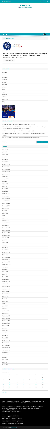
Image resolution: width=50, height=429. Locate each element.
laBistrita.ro (20, 418)
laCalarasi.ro (15, 408)
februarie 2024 (6, 223)
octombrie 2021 (6, 291)
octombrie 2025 (6, 174)
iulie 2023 (5, 240)
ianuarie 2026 (6, 166)
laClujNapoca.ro (17, 406)
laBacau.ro (8, 418)
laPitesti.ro (9, 409)
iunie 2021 (5, 301)
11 (16, 382)
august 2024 (6, 208)
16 (3, 384)
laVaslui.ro (4, 416)
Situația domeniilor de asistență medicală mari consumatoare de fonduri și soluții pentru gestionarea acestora (24, 134)
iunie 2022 (5, 271)
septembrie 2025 (6, 176)
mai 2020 (5, 332)
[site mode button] (44, 34)
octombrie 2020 (6, 320)
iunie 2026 (5, 154)
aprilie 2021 (5, 306)
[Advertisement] (25, 23)
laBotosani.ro (4, 420)
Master (4, 96)
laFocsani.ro (25, 408)
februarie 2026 (6, 164)
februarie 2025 (6, 193)
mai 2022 (5, 274)
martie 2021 (5, 308)
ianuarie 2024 (6, 225)
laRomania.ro (4, 406)
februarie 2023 (6, 252)
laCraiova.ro (30, 406)
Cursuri (4, 82)
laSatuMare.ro (20, 420)
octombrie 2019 (6, 350)
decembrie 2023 (6, 227)
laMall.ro (27, 401)
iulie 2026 (5, 152)
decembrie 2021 (6, 286)
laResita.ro (14, 420)
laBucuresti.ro (11, 406)
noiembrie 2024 (6, 201)
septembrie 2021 (6, 293)
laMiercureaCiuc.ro (37, 408)
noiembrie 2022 (6, 259)
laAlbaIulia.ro (9, 416)
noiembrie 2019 (6, 347)
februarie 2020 (6, 340)
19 (23, 384)
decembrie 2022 (6, 257)
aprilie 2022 (5, 276)
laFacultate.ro (40, 401)
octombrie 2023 (6, 232)
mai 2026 (5, 156)
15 (42, 382)
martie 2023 (5, 249)
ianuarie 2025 (6, 196)
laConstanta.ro (24, 406)
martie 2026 (5, 161)
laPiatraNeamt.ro (27, 402)
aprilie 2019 (5, 364)
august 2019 (6, 355)
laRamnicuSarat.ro (16, 409)
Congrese (5, 77)
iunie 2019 (5, 359)
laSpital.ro (13, 401)
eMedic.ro (25, 5)
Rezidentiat (5, 99)
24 (9, 386)
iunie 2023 (5, 242)
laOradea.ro (4, 409)
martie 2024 (5, 220)
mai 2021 (5, 303)
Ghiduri (4, 89)
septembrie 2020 (6, 323)
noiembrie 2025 (6, 171)
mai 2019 (5, 362)
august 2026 (6, 149)
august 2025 (6, 179)
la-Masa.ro (23, 401)
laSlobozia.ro (13, 421)
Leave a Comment (20, 57)
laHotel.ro (18, 401)
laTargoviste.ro (20, 421)
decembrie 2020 (6, 315)
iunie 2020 (5, 330)
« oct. (3, 392)
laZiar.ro (31, 401)
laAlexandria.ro (16, 416)
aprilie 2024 (5, 218)
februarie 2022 (6, 281)
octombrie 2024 (6, 203)
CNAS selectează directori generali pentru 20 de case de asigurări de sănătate (19, 131)
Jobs (4, 91)
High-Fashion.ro (35, 402)
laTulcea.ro (17, 423)
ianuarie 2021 (6, 313)
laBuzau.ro (10, 408)
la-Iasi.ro (9, 415)
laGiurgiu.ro (30, 408)
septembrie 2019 (6, 352)
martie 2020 (5, 337)
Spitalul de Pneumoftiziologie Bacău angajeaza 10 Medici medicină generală (19, 124)
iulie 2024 (5, 210)
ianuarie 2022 (6, 284)
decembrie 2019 (6, 345)
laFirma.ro (35, 401)
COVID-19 (5, 79)
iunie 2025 (5, 183)
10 (9, 382)
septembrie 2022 (6, 264)
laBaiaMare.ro (14, 418)
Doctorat (5, 84)
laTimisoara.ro (5, 408)
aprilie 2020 (5, 335)
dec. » (6, 392)
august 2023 (6, 237)
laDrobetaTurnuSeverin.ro (16, 411)
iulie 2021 (5, 298)
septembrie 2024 (6, 205)
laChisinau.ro (17, 402)
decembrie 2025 (6, 169)
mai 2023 (5, 244)
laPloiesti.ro (40, 406)
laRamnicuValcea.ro (6, 411)
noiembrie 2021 (6, 289)
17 (9, 384)
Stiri (4, 101)
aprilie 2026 (5, 159)
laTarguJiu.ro (5, 423)
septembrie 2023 (6, 235)
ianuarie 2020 (6, 342)
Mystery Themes (14, 427)
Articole (5, 72)
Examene (5, 87)
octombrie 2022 (6, 262)
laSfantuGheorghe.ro (15, 415)
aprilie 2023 (5, 247)
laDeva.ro (20, 408)
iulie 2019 (5, 357)
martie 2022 (5, 279)
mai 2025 (5, 186)
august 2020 (6, 325)
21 (36, 384)
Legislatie (5, 94)
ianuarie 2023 (6, 254)
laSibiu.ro (4, 421)
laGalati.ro (35, 406)
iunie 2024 (5, 213)
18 (16, 384)
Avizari (4, 74)
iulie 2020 (5, 328)
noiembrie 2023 (6, 230)
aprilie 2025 (5, 188)
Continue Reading (9, 60)
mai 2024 (5, 215)
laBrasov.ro (4, 415)
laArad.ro (4, 418)
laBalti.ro (22, 402)
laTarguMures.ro (11, 423)
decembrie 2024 (6, 198)
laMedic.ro (9, 401)
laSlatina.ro (8, 421)
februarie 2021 (6, 310)
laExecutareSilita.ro (11, 402)
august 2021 (6, 296)
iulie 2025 (5, 181)
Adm (14, 57)
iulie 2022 (5, 269)
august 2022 (6, 267)
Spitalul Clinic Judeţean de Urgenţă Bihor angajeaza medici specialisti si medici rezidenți (21, 137)
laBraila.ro (10, 420)
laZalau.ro (22, 423)
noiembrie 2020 (6, 318)
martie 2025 (5, 191)
